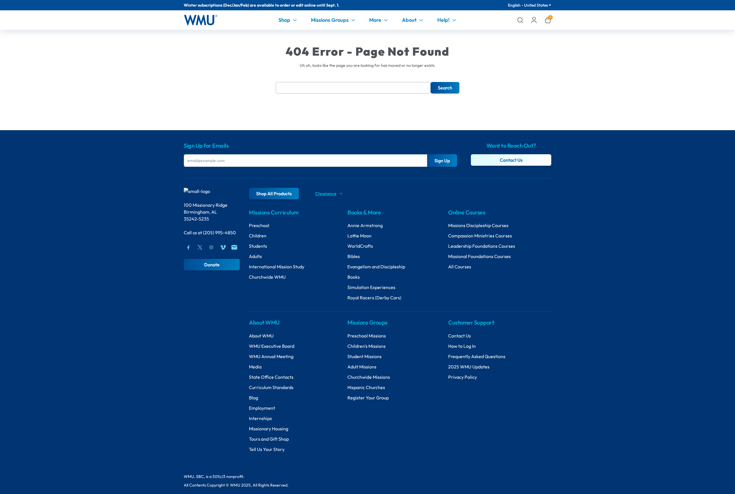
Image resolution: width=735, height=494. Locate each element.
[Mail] (234, 247)
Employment (262, 408)
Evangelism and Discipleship (376, 267)
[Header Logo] (200, 20)
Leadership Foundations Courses (481, 246)
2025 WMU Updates (469, 367)
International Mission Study (276, 267)
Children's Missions (366, 346)
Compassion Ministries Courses (480, 236)
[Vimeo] (222, 247)
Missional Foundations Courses (479, 256)
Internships (260, 418)
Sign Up (442, 160)
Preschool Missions (366, 336)
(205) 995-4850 (219, 232)
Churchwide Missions (368, 377)
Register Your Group (368, 398)
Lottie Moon (359, 236)
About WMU (261, 336)
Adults (255, 256)
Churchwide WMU (267, 277)
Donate (212, 264)
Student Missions (364, 356)
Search (445, 88)
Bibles (353, 256)
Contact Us (511, 160)
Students (258, 246)
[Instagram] (211, 247)
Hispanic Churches (366, 387)
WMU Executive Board (271, 346)
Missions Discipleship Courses (478, 225)
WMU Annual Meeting (271, 356)
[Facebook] (188, 247)
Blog (253, 398)
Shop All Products (274, 193)
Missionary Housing (268, 428)
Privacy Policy (462, 377)
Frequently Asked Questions (476, 356)
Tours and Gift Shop (269, 439)
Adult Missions (361, 367)
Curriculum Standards (271, 387)
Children (257, 236)
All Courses (459, 267)
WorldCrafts (360, 246)
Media (255, 367)
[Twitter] (199, 247)
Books (353, 277)
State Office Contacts (271, 377)
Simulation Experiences (371, 287)
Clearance (325, 193)
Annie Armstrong (365, 225)
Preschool (259, 225)
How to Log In (462, 346)
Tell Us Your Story (267, 449)
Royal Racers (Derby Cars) (374, 297)
